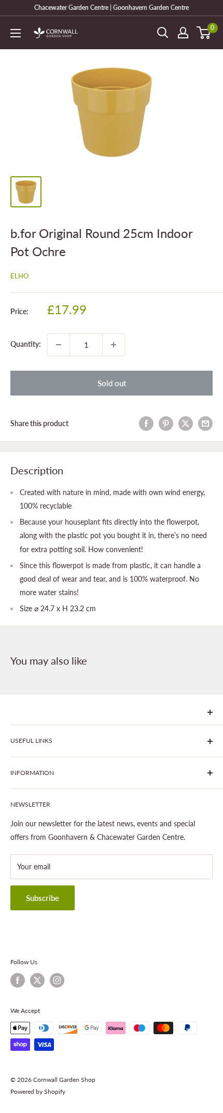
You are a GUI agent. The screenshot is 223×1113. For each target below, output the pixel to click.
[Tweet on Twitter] (185, 423)
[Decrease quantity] (58, 345)
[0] (204, 32)
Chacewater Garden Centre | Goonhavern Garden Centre (111, 7)
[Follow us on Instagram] (57, 980)
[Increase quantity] (113, 345)
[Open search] (163, 32)
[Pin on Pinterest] (166, 423)
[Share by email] (205, 423)
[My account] (183, 32)
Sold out (111, 383)
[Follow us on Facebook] (17, 980)
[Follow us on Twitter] (37, 980)
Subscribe (42, 898)
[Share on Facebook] (146, 423)
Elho (19, 276)
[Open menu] (15, 33)
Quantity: (25, 344)
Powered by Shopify (37, 1091)
